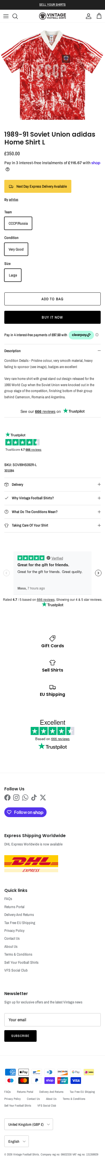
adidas (13, 199)
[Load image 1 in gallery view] (52, 75)
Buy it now (52, 317)
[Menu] (6, 16)
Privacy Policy (14, 930)
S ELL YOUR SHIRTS (52, 4)
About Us (11, 946)
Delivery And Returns (19, 914)
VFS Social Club (16, 970)
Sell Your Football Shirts (21, 962)
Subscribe (20, 1036)
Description (12, 350)
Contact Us (12, 938)
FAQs (8, 898)
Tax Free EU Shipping (19, 922)
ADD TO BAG (52, 298)
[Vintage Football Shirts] (52, 16)
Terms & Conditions (18, 954)
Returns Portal (14, 906)
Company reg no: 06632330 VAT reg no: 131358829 (69, 1154)
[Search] (18, 16)
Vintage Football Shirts (26, 1154)
